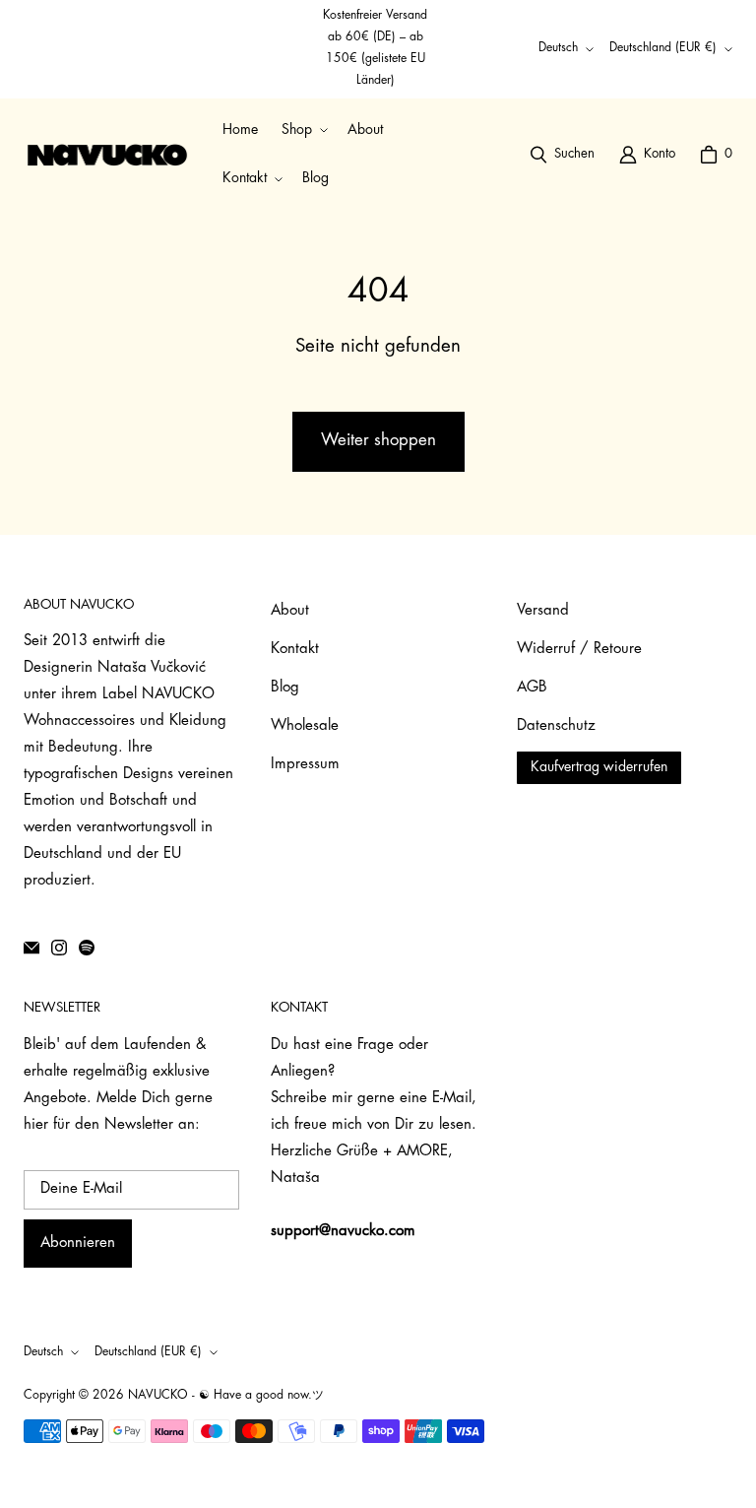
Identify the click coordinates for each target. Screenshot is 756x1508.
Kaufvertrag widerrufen (599, 767)
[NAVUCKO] (107, 154)
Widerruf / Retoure (579, 649)
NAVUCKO (158, 1396)
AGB (532, 688)
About (290, 611)
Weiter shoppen (378, 440)
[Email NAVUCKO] (31, 947)
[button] (303, 130)
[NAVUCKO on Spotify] (86, 947)
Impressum (305, 764)
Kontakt (295, 649)
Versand (543, 611)
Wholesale (305, 726)
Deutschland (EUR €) (663, 48)
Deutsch (558, 48)
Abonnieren (77, 1243)
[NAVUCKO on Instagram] (59, 947)
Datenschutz (556, 726)
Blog (285, 688)
